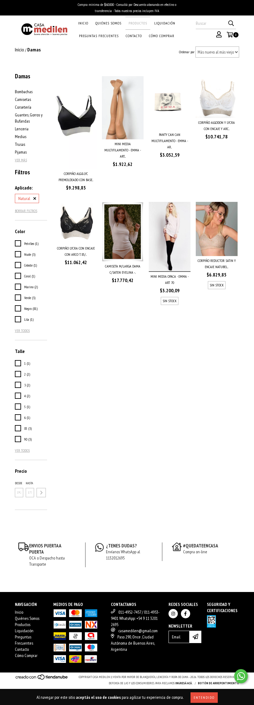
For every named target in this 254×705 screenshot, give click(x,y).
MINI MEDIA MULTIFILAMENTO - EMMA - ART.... (122, 150)
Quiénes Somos (108, 23)
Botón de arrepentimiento (218, 683)
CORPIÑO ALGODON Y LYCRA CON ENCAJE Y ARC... (216, 125)
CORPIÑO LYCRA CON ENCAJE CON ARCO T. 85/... (76, 251)
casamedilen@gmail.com (138, 630)
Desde (18, 483)
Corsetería (23, 107)
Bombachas (24, 91)
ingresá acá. (184, 683)
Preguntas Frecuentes (99, 35)
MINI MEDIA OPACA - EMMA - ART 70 (170, 279)
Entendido (204, 697)
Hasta (29, 483)
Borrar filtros (26, 210)
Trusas (20, 144)
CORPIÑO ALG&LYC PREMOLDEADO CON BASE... (76, 176)
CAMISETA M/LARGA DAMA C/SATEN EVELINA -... (122, 269)
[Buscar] (231, 23)
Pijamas (21, 152)
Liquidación (164, 23)
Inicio (83, 23)
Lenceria (21, 129)
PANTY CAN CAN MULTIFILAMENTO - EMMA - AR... (169, 140)
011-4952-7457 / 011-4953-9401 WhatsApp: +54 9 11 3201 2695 (135, 618)
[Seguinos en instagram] (173, 613)
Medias (20, 136)
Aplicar (41, 492)
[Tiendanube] (42, 679)
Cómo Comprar (161, 35)
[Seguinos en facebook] (185, 613)
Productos (138, 23)
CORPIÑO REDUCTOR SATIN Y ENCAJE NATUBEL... (217, 263)
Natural (24, 198)
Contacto (134, 35)
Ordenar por (187, 52)
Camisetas (23, 99)
